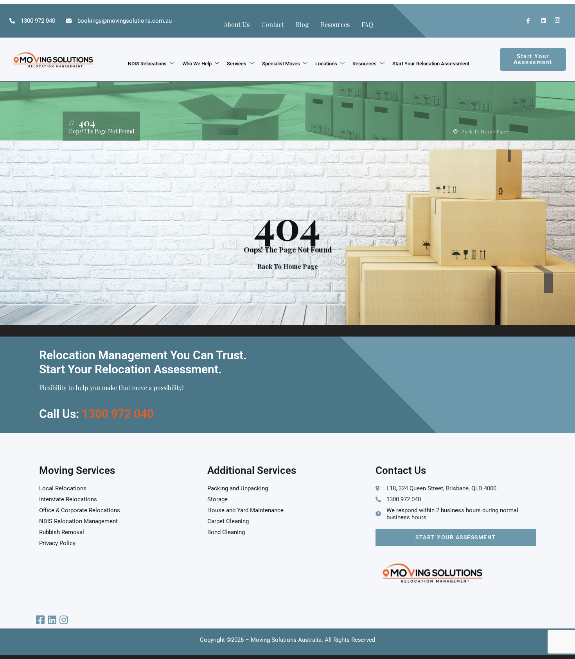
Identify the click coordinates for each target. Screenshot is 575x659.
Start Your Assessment (455, 537)
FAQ (367, 24)
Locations (326, 64)
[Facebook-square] (40, 620)
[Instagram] (555, 21)
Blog (302, 24)
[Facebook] (525, 21)
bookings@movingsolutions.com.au (124, 20)
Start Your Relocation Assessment (430, 64)
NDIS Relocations (147, 64)
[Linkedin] (52, 620)
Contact (272, 24)
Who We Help (197, 64)
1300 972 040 (38, 20)
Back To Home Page (484, 131)
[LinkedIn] (540, 21)
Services (236, 64)
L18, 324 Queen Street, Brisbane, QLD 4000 (441, 488)
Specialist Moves (281, 64)
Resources (335, 24)
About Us (237, 24)
